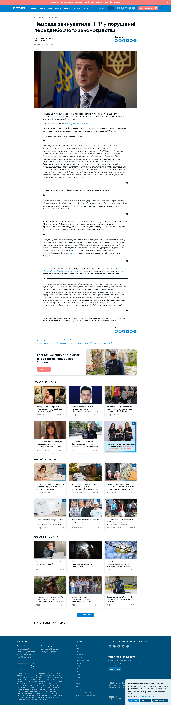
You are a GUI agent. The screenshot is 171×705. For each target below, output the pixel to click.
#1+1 (64, 340)
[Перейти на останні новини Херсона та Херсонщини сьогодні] (19, 8)
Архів (78, 683)
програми (73, 253)
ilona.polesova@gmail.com (27, 649)
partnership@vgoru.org (50, 649)
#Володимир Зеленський (101, 343)
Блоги (42, 8)
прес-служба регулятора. (75, 123)
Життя (79, 674)
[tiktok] (133, 8)
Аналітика (81, 654)
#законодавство (67, 343)
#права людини (42, 340)
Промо (80, 672)
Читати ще (85, 615)
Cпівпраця (88, 8)
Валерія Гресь (46, 38)
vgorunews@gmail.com (26, 652)
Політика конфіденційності (86, 695)
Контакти (77, 8)
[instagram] (122, 8)
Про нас (67, 8)
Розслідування (83, 660)
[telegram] (129, 8)
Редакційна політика (83, 692)
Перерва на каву (84, 669)
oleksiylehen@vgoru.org (51, 652)
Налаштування (158, 700)
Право (55, 17)
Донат (42, 369)
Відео (49, 8)
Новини (34, 8)
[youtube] (126, 8)
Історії (79, 651)
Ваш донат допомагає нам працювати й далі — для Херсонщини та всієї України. (85, 2)
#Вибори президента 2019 (46, 343)
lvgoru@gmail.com (24, 654)
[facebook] (118, 8)
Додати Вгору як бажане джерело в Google (65, 136)
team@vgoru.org (24, 657)
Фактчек (80, 657)
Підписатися (115, 669)
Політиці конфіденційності (148, 696)
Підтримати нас (146, 8)
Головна (37, 17)
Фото (79, 666)
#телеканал (56, 340)
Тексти (58, 8)
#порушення (82, 343)
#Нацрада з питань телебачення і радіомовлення (89, 340)
